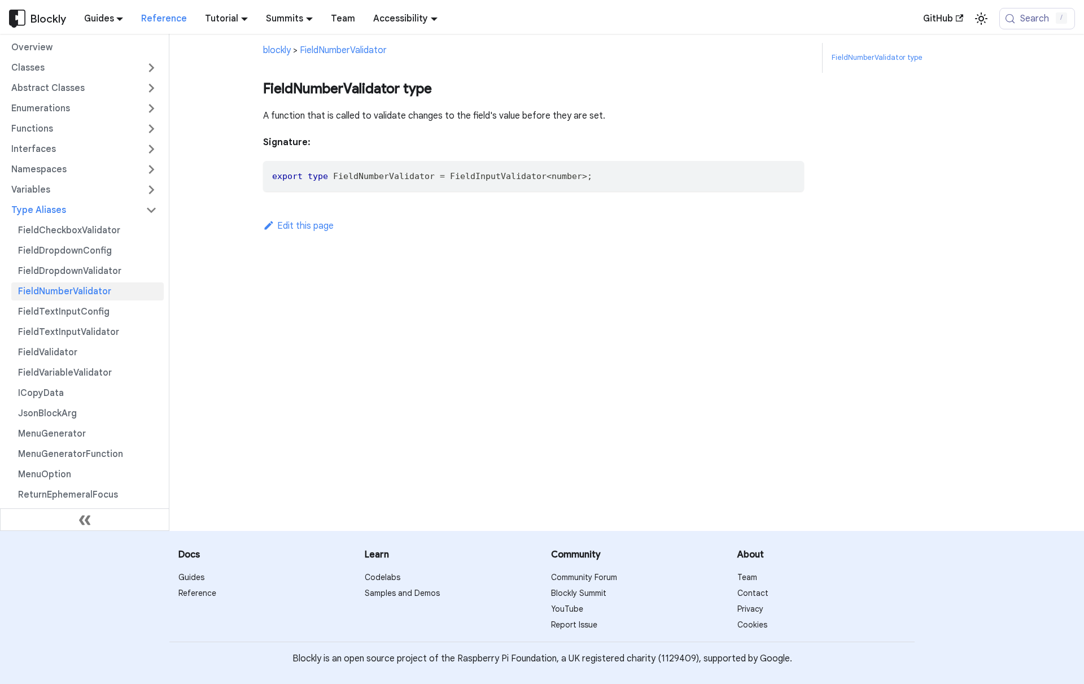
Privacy (750, 609)
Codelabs (382, 577)
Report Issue (574, 625)
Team (343, 18)
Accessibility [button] (400, 18)
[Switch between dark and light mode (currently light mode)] (981, 19)
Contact (752, 593)
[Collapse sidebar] (84, 519)
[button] (84, 68)
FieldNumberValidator (343, 50)
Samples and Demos (402, 593)
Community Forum (584, 577)
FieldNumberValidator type (877, 57)
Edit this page (305, 226)
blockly (277, 50)
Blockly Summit (578, 593)
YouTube (567, 609)
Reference (164, 18)
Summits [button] (284, 18)
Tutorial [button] (221, 18)
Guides (191, 577)
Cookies (752, 625)
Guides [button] (99, 18)
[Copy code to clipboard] (790, 174)
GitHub (938, 18)
